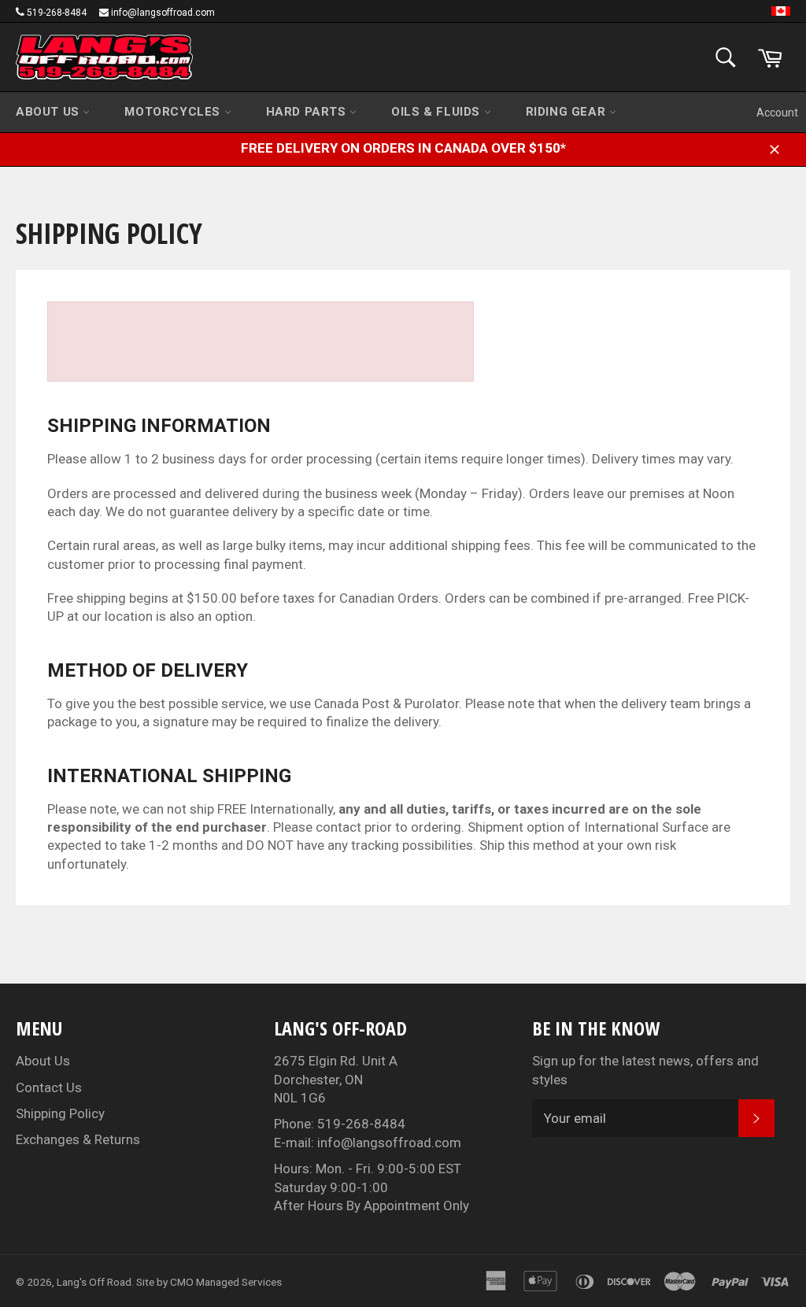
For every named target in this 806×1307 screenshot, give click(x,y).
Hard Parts (308, 112)
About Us (49, 112)
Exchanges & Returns (78, 1139)
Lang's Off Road (94, 1282)
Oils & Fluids (437, 112)
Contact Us (49, 1087)
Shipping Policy (60, 1113)
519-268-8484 (57, 12)
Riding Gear (567, 112)
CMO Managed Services (226, 1282)
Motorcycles (174, 112)
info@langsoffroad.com (163, 12)
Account (777, 112)
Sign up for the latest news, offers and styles (645, 1070)
